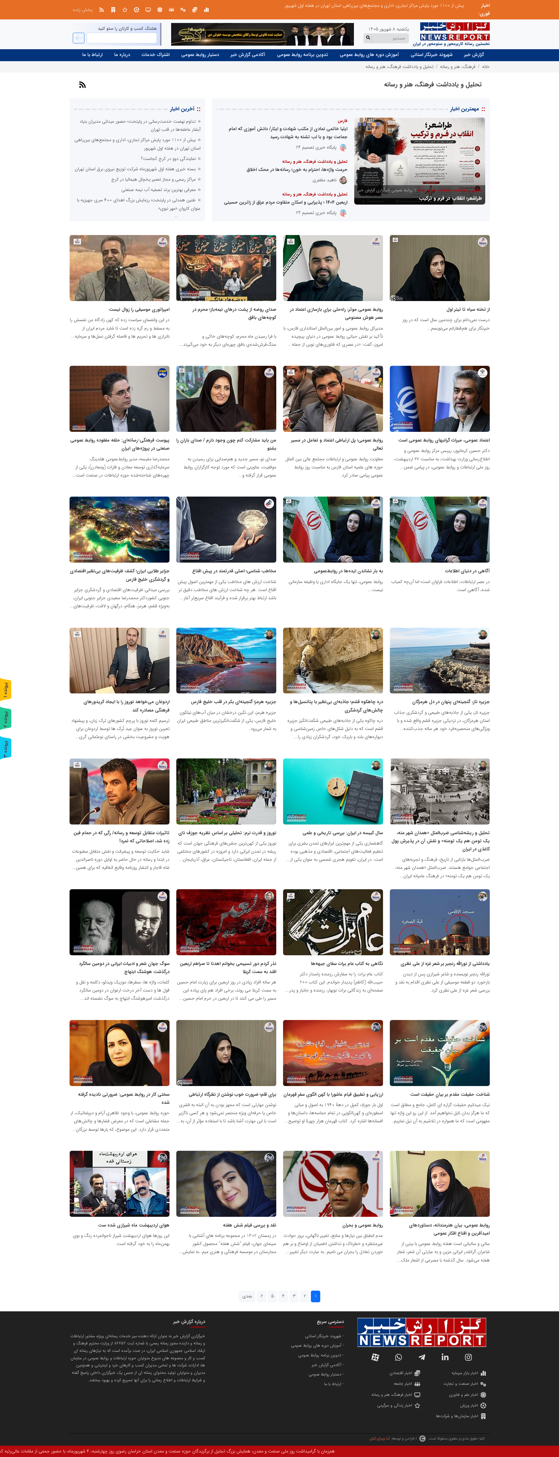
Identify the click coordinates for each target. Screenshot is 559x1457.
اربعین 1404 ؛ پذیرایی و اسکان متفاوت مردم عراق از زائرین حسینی (285, 202)
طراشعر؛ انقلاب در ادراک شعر (453, 198)
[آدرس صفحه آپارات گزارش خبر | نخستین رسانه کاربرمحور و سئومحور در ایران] (375, 1357)
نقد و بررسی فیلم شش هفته (249, 1225)
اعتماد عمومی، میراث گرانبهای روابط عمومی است (444, 440)
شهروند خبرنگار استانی (432, 54)
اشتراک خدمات (156, 54)
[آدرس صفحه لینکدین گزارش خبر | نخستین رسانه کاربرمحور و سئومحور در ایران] (445, 1357)
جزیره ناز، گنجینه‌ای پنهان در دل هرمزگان (451, 701)
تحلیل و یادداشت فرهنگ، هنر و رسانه (449, 190)
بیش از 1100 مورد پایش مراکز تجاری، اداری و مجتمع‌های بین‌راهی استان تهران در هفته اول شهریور (374, 5)
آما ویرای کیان (379, 1438)
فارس (342, 121)
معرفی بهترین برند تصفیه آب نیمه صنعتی (158, 189)
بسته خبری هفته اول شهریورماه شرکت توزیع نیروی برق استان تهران (135, 169)
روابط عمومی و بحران (362, 1225)
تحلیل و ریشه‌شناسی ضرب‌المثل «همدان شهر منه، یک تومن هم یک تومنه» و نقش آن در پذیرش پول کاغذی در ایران (440, 841)
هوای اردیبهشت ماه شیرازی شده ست (134, 1225)
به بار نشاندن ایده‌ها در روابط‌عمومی (348, 571)
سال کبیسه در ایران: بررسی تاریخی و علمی (342, 832)
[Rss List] (101, 9)
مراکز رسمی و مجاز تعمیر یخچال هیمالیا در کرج (153, 179)
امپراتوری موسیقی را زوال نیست (139, 309)
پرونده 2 (5, 719)
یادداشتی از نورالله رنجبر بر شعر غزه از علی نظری (445, 963)
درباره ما (122, 54)
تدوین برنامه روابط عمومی (302, 54)
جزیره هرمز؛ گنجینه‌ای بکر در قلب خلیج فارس (233, 701)
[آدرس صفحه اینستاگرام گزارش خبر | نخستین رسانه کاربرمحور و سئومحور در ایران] (468, 1357)
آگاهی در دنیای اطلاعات (467, 571)
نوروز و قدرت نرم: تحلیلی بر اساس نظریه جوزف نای (227, 832)
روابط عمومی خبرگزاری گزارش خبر (385, 190)
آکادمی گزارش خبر (248, 54)
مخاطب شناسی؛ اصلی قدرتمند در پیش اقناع (234, 571)
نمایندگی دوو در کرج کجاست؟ (168, 158)
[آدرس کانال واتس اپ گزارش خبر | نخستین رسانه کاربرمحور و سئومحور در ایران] (398, 1357)
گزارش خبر (474, 54)
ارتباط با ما (92, 54)
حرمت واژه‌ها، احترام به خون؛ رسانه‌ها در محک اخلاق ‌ (296, 169)
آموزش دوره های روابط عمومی (369, 54)
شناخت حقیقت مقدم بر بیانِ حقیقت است (450, 1094)
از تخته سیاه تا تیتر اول (468, 309)
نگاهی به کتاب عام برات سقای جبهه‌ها (347, 963)
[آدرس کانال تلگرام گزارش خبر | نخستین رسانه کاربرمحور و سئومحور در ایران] (421, 1357)
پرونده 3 (5, 749)
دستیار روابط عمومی (200, 54)
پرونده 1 (5, 690)
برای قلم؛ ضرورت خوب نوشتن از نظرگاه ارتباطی (232, 1094)
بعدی (247, 1296)
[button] (377, 124)
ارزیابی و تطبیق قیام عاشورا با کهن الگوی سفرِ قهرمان (333, 1094)
